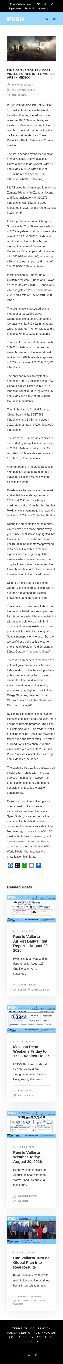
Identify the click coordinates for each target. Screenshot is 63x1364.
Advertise (43, 8)
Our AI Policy (22, 1337)
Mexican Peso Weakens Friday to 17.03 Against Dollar (31, 1051)
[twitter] (38, 4)
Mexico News (20, 95)
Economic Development (32, 1300)
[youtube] (45, 4)
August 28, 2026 (24, 1252)
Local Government (29, 1296)
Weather (23, 1201)
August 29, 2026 (24, 931)
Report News (14, 8)
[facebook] (32, 4)
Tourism (18, 1304)
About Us (45, 1337)
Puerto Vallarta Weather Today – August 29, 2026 (28, 1157)
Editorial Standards (38, 1332)
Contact (31, 1341)
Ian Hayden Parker (23, 89)
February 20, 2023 (22, 84)
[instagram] (52, 4)
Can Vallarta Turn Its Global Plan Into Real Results (31, 1262)
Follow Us (30, 8)
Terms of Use (24, 1328)
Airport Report (27, 984)
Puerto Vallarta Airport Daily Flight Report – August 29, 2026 (31, 943)
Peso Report (25, 1090)
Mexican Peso (26, 1095)
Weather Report (28, 1196)
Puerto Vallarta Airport (33, 989)
